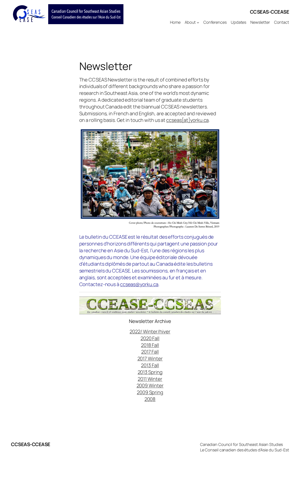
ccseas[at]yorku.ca (187, 120)
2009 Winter (150, 385)
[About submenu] (198, 22)
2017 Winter (150, 358)
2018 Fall (150, 345)
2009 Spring (150, 392)
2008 (150, 399)
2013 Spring (150, 372)
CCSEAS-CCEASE (269, 12)
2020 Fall (150, 338)
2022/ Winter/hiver (150, 331)
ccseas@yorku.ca (139, 284)
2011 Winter (150, 379)
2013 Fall (150, 365)
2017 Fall (150, 351)
